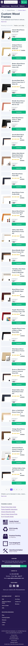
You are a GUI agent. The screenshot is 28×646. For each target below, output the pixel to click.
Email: (14, 578)
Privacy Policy (14, 635)
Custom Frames (5, 6)
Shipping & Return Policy (6, 602)
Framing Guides (6, 617)
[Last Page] (22, 489)
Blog (3, 615)
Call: (14, 574)
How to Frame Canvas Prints (9, 514)
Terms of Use (14, 640)
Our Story (17, 599)
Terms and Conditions (14, 638)
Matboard (22, 6)
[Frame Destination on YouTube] (10, 586)
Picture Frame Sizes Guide (8, 507)
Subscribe (23, 566)
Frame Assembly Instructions (9, 509)
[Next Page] (19, 489)
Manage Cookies (14, 642)
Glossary (4, 620)
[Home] (2, 2)
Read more (3, 21)
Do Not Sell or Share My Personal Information (14, 644)
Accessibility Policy (14, 637)
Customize (18, 39)
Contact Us (18, 601)
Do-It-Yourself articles (7, 516)
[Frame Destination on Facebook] (14, 586)
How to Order (5, 605)
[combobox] (11, 2)
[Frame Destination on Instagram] (17, 586)
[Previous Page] (9, 489)
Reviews (17, 604)
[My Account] (19, 2)
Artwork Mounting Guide (8, 512)
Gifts (3, 608)
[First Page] (6, 489)
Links (3, 624)
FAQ (3, 599)
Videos (3, 622)
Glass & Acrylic (14, 6)
